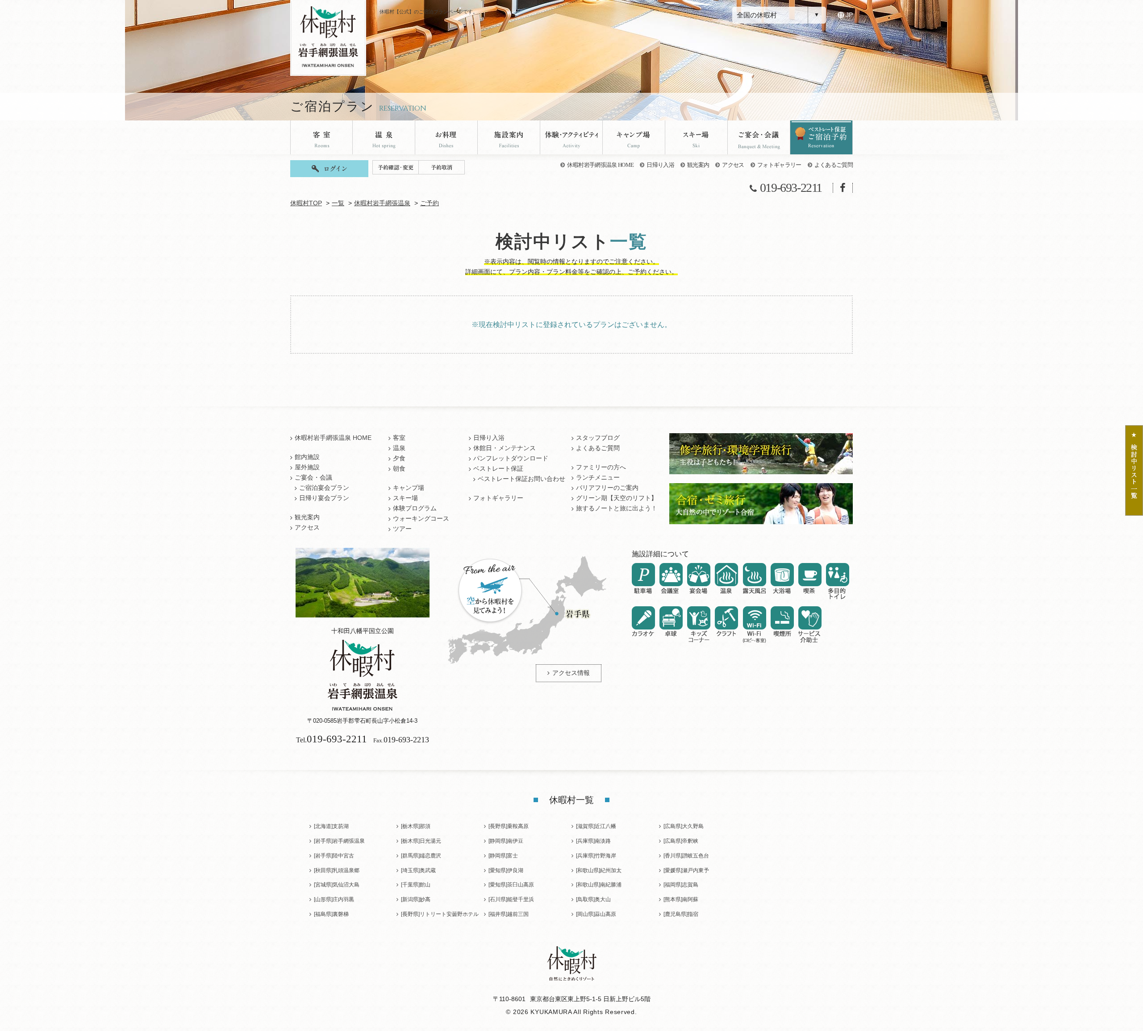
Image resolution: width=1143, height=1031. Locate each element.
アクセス (733, 164)
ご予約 (429, 203)
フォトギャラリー (779, 164)
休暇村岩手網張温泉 (382, 203)
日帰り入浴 (660, 164)
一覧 (338, 203)
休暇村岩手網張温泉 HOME (600, 164)
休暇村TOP (306, 203)
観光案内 (698, 164)
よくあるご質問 (833, 164)
